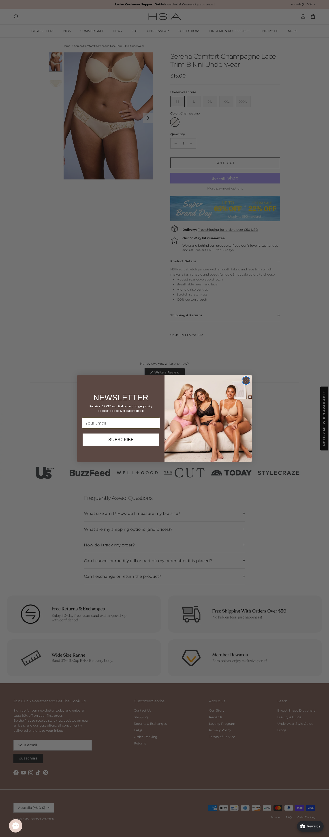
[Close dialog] (246, 380)
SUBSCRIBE (120, 439)
